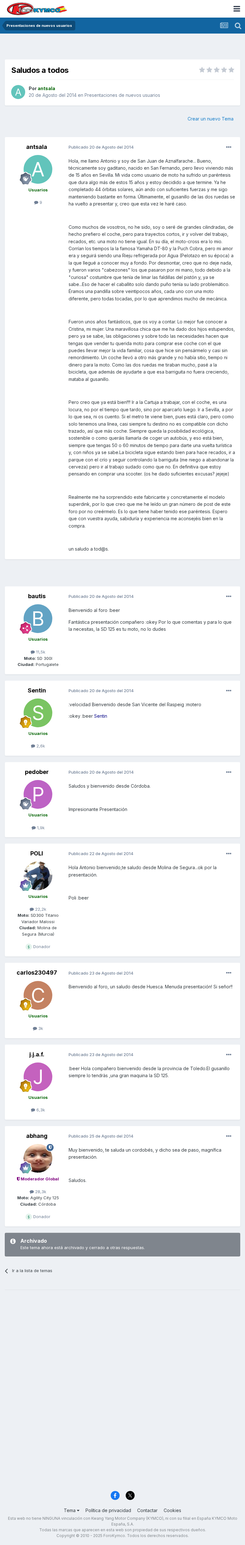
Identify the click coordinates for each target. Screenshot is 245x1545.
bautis (37, 596)
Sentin (37, 690)
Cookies (172, 1510)
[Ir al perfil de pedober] (38, 794)
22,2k (40, 909)
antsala (36, 146)
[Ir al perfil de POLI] (38, 875)
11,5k (40, 651)
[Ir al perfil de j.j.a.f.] (38, 1076)
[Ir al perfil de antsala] (18, 92)
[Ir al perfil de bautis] (38, 618)
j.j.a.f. (36, 1054)
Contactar (147, 1510)
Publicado (101, 147)
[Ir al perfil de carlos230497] (38, 995)
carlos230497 (37, 972)
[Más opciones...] (228, 147)
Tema (70, 1510)
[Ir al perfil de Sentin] (38, 713)
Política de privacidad (108, 1510)
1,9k (40, 827)
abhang (37, 1135)
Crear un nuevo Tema (211, 118)
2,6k (40, 745)
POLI (36, 853)
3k (40, 1028)
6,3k (40, 1109)
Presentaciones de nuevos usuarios (122, 95)
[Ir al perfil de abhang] (38, 1158)
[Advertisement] (122, 48)
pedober (37, 772)
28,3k (40, 1191)
